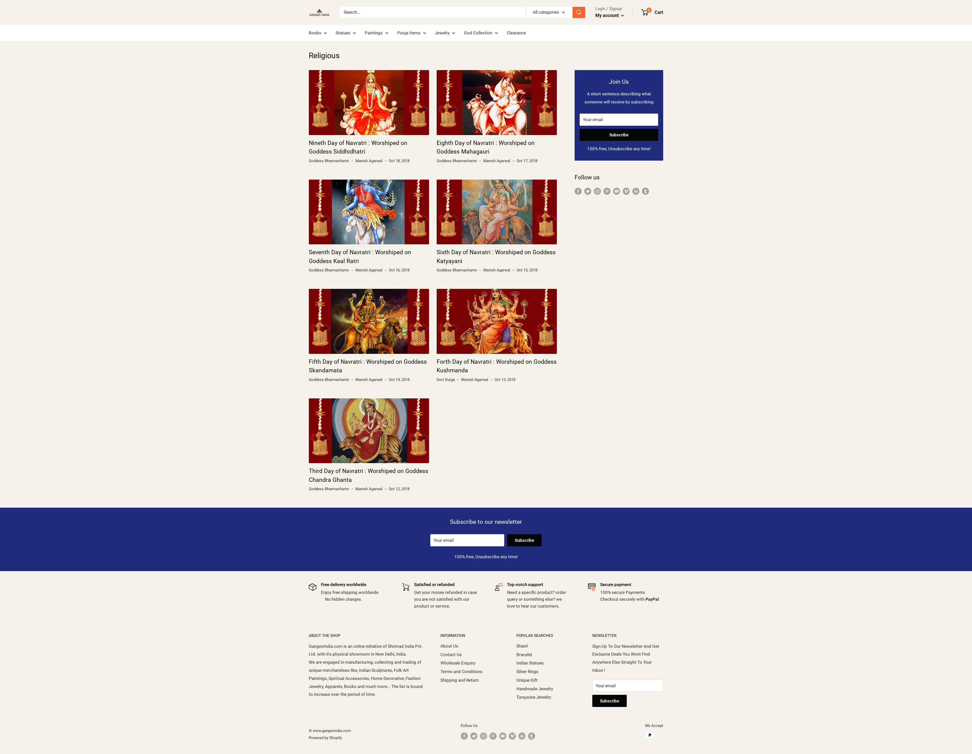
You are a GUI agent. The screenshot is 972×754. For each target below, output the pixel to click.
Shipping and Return (459, 680)
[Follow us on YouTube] (616, 191)
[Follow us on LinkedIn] (635, 191)
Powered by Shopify (325, 738)
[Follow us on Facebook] (578, 191)
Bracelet (524, 654)
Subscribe (619, 134)
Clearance (516, 32)
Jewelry (442, 32)
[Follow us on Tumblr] (645, 191)
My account (607, 15)
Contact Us (451, 654)
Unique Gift (527, 680)
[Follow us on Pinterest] (607, 191)
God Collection (478, 32)
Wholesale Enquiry (457, 662)
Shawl (522, 646)
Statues (343, 32)
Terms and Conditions (461, 671)
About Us (449, 646)
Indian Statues (530, 662)
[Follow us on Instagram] (597, 191)
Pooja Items (408, 32)
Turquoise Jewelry (533, 697)
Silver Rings (527, 671)
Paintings (374, 32)
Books (315, 32)
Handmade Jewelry (534, 688)
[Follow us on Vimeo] (626, 191)
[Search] (579, 12)
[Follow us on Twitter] (587, 191)
